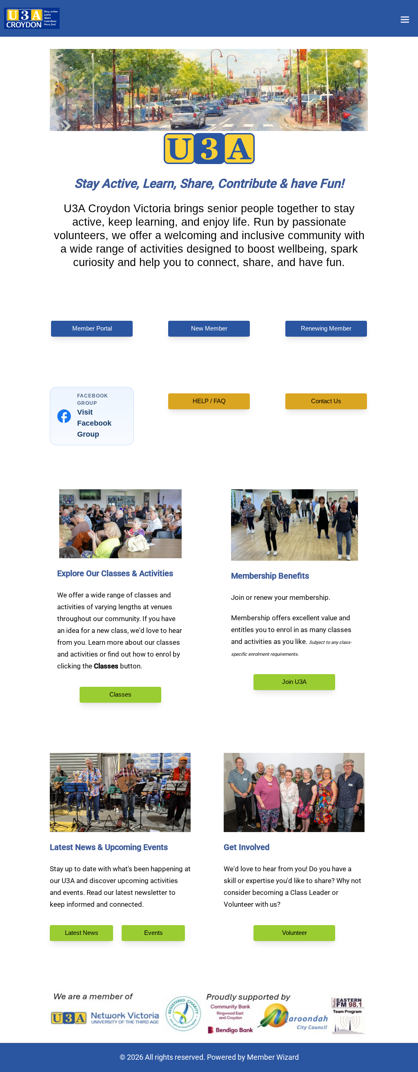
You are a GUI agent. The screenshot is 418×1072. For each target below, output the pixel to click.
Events (153, 932)
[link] (32, 18)
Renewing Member (326, 328)
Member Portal (92, 328)
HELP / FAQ (208, 400)
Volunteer (294, 932)
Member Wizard (273, 1057)
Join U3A (294, 681)
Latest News (81, 932)
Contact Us (326, 400)
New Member (209, 328)
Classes (120, 694)
